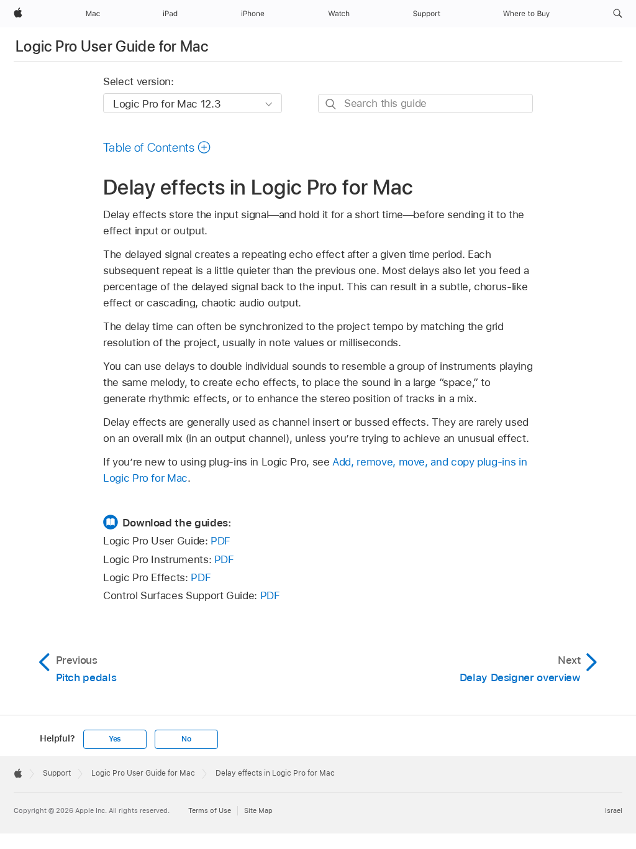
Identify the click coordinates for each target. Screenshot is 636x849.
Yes (115, 739)
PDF (220, 541)
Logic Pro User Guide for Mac (112, 46)
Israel (613, 810)
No (186, 739)
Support (57, 773)
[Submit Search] (331, 104)
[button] (617, 13)
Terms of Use (209, 810)
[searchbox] (425, 103)
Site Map (258, 810)
